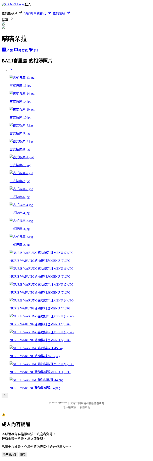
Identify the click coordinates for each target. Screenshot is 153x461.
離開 (23, 454)
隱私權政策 (69, 407)
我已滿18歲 (9, 454)
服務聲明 (85, 407)
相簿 (10, 51)
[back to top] (5, 395)
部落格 (23, 51)
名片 (36, 51)
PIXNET (62, 403)
